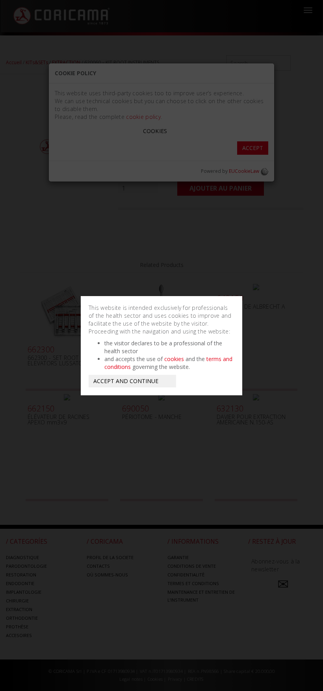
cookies (174, 359)
